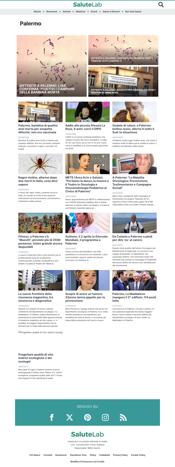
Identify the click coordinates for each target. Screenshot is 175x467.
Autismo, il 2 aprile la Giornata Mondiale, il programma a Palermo (86, 240)
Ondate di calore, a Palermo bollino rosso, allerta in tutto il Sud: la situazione (133, 129)
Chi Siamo (35, 455)
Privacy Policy (120, 455)
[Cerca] (161, 4)
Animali (66, 11)
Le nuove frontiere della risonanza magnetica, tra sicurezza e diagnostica (35, 297)
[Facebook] (51, 417)
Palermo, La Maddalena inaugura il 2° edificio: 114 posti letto (134, 297)
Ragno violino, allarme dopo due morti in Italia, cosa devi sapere (38, 181)
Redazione (61, 455)
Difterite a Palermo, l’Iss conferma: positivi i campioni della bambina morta (47, 89)
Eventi (94, 11)
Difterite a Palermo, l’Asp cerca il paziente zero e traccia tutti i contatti (122, 59)
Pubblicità (104, 455)
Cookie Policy (138, 455)
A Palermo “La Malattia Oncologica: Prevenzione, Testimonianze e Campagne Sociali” (131, 183)
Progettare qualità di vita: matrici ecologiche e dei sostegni (36, 358)
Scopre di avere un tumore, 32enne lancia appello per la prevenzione (85, 297)
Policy (93, 455)
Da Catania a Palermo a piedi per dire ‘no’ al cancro (132, 238)
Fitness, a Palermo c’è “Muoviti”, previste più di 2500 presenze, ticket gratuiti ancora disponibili (40, 242)
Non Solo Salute (133, 11)
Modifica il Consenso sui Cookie (87, 461)
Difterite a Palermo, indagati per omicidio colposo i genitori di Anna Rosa (123, 91)
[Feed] (123, 417)
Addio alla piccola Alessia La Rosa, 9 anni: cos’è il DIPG (85, 127)
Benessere (51, 11)
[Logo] (87, 4)
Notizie (37, 11)
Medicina (80, 11)
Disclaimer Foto (78, 455)
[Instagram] (105, 417)
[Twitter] (69, 417)
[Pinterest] (87, 417)
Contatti (47, 455)
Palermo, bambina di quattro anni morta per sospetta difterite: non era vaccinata (38, 129)
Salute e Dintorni (111, 11)
